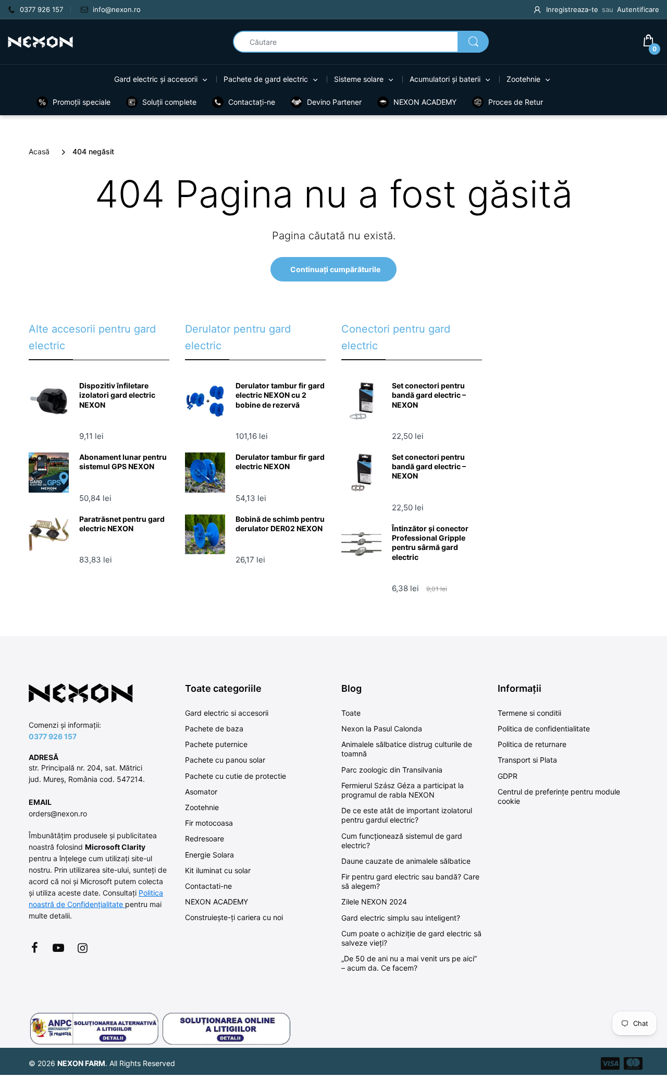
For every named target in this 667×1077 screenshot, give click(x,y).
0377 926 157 (53, 736)
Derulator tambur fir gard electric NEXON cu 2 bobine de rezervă (280, 395)
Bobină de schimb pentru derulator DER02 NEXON (280, 524)
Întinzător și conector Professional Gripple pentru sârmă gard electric (430, 542)
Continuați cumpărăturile (335, 269)
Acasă (39, 151)
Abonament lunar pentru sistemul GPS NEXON (123, 461)
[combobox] (361, 42)
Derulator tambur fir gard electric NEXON (280, 461)
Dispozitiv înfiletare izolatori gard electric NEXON (117, 395)
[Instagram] (82, 947)
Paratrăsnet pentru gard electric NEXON (122, 524)
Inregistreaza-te (572, 9)
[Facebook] (34, 947)
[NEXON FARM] (40, 40)
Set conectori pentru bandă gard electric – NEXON (429, 395)
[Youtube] (58, 947)
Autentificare (638, 9)
